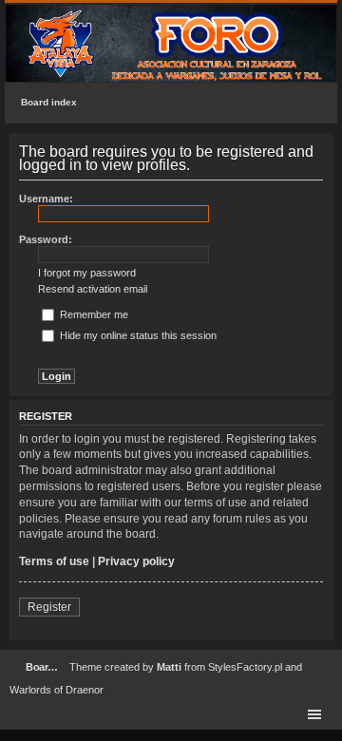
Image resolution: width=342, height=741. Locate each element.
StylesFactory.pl (245, 667)
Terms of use (54, 561)
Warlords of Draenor (57, 689)
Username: (46, 198)
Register (49, 607)
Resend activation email (92, 288)
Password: (45, 239)
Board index (49, 102)
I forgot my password (87, 272)
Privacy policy (136, 561)
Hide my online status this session (137, 335)
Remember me (92, 314)
